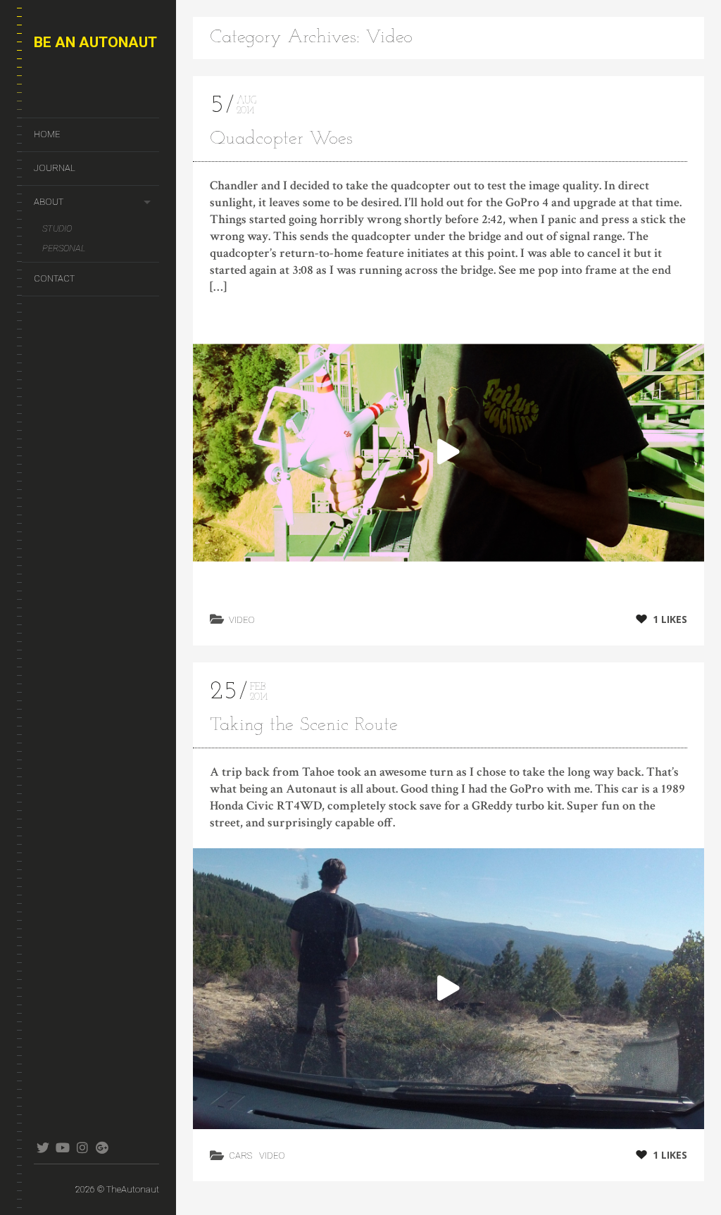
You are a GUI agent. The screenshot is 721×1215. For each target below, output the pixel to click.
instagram (82, 1147)
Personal (64, 248)
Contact (54, 278)
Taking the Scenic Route (304, 725)
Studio (57, 228)
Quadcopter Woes (281, 139)
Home (47, 134)
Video (242, 620)
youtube (62, 1147)
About (48, 201)
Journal (54, 168)
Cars (240, 1155)
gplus (102, 1147)
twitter (42, 1147)
